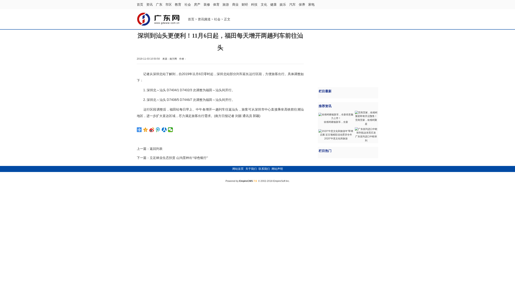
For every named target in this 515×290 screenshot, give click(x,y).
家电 (311, 4)
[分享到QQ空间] (145, 129)
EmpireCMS (246, 181)
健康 (273, 4)
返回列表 (156, 148)
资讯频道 (204, 19)
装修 (207, 4)
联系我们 (264, 168)
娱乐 (283, 4)
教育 (178, 4)
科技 (254, 4)
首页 (140, 4)
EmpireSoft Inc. (281, 181)
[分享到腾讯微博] (158, 129)
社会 (187, 4)
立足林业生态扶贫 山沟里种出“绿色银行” (179, 158)
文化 (264, 4)
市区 (168, 4)
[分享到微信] (170, 129)
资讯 (149, 4)
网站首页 (238, 168)
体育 (216, 4)
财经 (245, 4)
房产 (197, 4)
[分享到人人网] (164, 129)
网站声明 (277, 168)
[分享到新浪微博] (151, 129)
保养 (302, 4)
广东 (159, 4)
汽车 (292, 4)
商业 (235, 4)
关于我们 (251, 168)
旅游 (225, 4)
